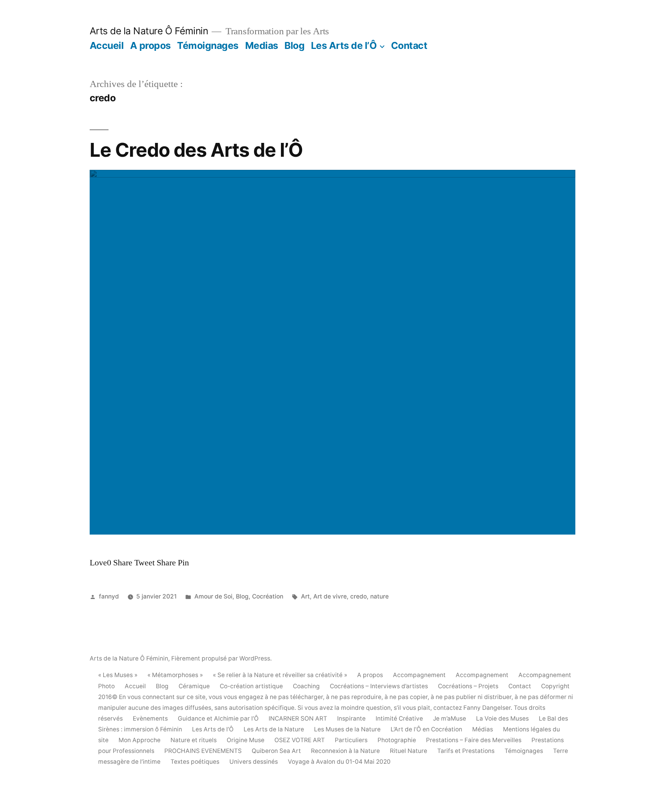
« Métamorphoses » (175, 675)
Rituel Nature (408, 750)
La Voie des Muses (502, 718)
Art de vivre (330, 596)
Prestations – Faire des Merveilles (473, 740)
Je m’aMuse (449, 718)
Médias (482, 729)
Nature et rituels (193, 740)
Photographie (397, 740)
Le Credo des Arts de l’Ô (196, 149)
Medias (261, 45)
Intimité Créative (399, 718)
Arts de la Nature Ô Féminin (149, 31)
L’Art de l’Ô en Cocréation (426, 729)
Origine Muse (245, 740)
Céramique (194, 686)
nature (379, 596)
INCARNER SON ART (298, 718)
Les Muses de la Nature (347, 729)
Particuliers (351, 740)
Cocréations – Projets (468, 686)
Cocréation (267, 596)
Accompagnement (419, 675)
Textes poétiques (194, 761)
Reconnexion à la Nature (345, 750)
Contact (409, 45)
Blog (294, 45)
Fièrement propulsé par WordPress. (221, 658)
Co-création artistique (251, 686)
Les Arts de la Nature (274, 729)
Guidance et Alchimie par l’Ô (218, 718)
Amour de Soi (213, 596)
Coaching (306, 686)
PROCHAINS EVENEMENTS (203, 750)
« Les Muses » (117, 675)
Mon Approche (139, 740)
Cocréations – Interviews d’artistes (379, 686)
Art (305, 596)
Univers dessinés (253, 761)
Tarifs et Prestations (466, 750)
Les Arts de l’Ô (344, 45)
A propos (150, 45)
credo (358, 596)
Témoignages (208, 45)
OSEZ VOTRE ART (299, 740)
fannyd (109, 596)
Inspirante (351, 718)
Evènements (150, 718)
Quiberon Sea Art (276, 750)
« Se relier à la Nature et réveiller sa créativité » (280, 675)
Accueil (107, 45)
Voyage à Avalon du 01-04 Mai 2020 (339, 761)
